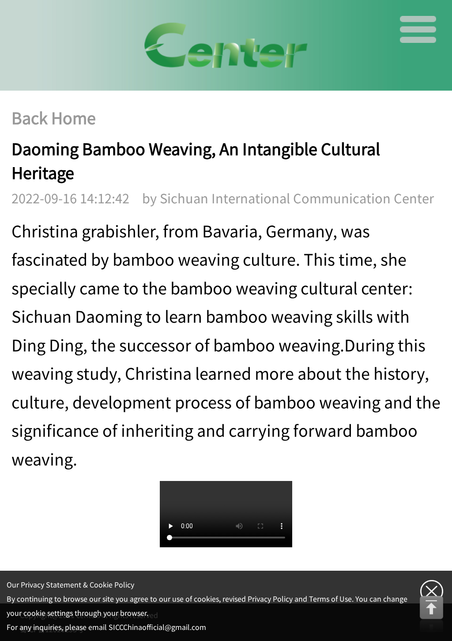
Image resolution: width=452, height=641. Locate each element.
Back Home (53, 118)
